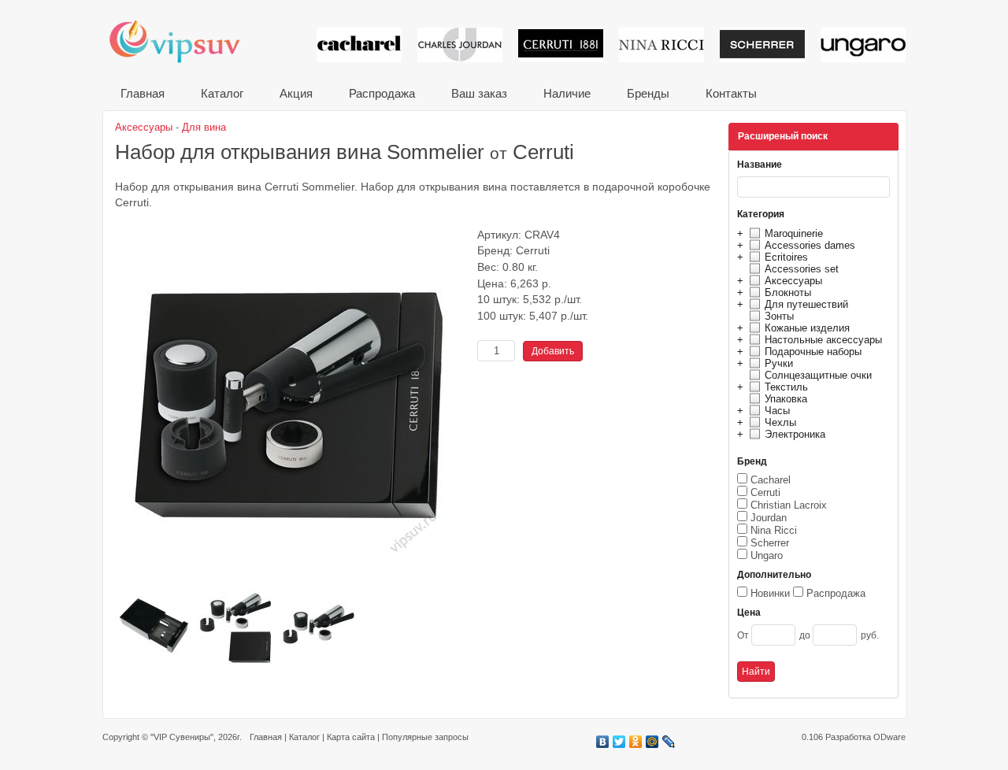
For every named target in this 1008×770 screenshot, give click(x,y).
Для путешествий (806, 304)
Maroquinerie (794, 233)
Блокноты (788, 292)
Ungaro (766, 555)
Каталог (222, 93)
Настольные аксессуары (823, 340)
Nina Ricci (773, 530)
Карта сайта (351, 737)
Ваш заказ (479, 93)
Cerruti (765, 492)
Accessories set (802, 269)
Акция (296, 93)
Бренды (648, 93)
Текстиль (786, 387)
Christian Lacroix (788, 505)
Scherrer (769, 543)
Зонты (779, 316)
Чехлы (780, 422)
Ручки (779, 363)
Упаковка (786, 399)
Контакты (731, 93)
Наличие (567, 93)
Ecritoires (786, 257)
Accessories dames (810, 245)
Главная (142, 93)
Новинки (770, 593)
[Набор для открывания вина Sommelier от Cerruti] (292, 583)
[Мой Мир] (652, 741)
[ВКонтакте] (603, 741)
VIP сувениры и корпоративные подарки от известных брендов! (185, 41)
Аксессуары (793, 281)
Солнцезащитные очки (818, 375)
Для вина (204, 127)
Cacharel (770, 480)
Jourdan (768, 518)
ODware (889, 737)
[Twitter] (619, 741)
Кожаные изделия (807, 328)
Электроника (795, 434)
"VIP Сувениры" (181, 737)
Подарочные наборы (813, 351)
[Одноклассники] (636, 741)
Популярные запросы (425, 737)
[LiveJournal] (669, 741)
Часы (777, 410)
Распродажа (382, 93)
